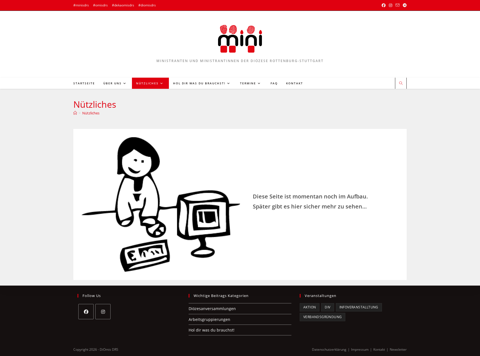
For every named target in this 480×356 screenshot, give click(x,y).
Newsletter (398, 349)
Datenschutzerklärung (329, 349)
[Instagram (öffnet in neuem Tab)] (390, 5)
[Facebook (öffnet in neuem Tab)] (383, 5)
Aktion (309, 307)
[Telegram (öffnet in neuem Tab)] (404, 5)
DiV (327, 307)
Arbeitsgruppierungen (209, 319)
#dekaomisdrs (123, 5)
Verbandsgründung (322, 317)
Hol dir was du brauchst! (211, 330)
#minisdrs (81, 5)
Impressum (360, 349)
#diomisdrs (147, 5)
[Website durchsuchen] (401, 83)
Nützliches (90, 113)
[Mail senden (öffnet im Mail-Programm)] (397, 5)
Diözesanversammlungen (212, 308)
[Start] (75, 113)
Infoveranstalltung (358, 307)
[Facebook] (86, 311)
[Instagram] (103, 311)
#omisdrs (100, 5)
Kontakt (379, 349)
